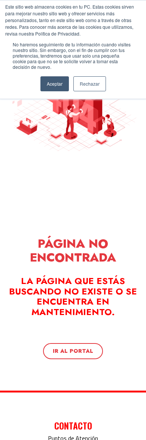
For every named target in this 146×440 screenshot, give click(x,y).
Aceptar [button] (55, 83)
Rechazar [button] (90, 83)
